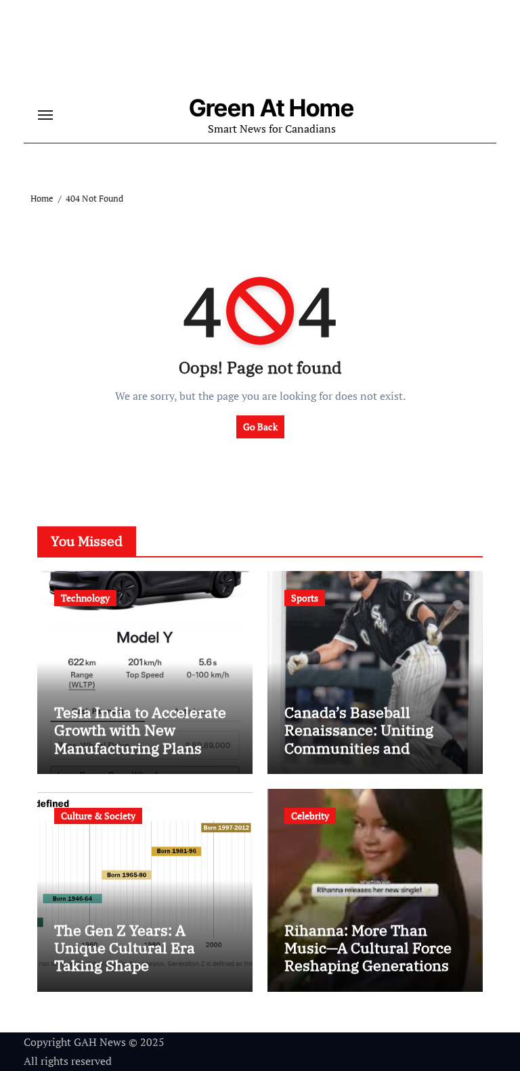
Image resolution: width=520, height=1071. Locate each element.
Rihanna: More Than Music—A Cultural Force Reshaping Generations (368, 948)
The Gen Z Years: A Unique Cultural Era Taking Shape (124, 948)
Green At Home (271, 107)
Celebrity (310, 815)
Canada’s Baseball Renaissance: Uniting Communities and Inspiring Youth (358, 738)
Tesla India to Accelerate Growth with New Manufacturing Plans (140, 730)
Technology (85, 597)
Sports (304, 597)
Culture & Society (98, 815)
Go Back (260, 426)
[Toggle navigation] (45, 115)
